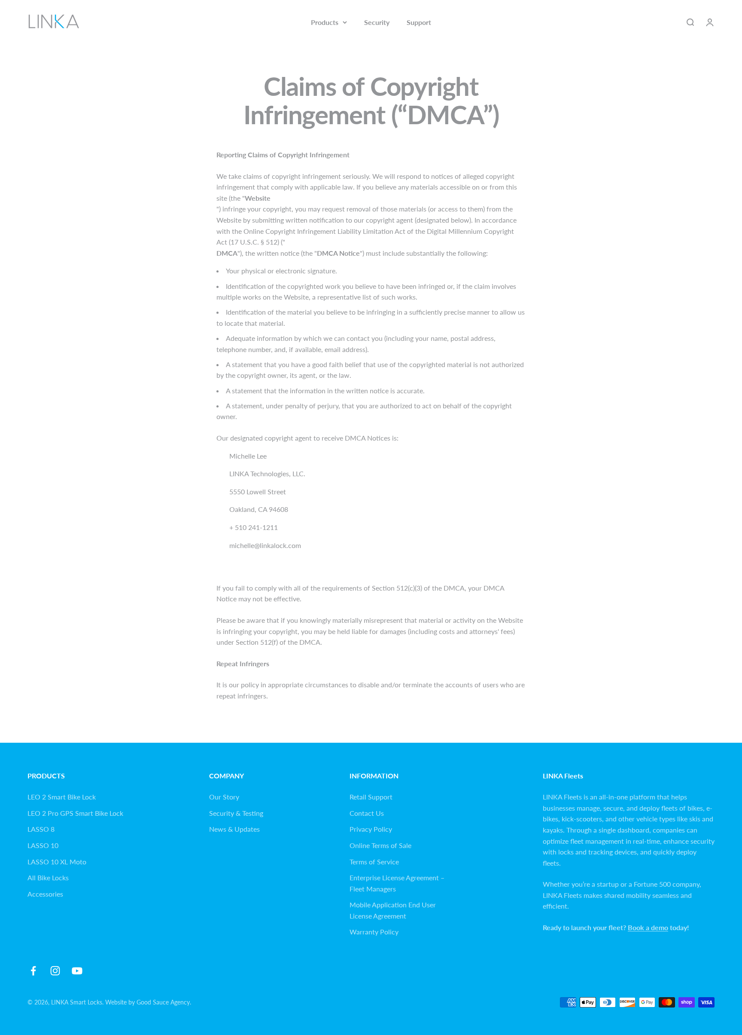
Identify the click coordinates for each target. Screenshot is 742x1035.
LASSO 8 (41, 829)
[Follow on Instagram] (55, 971)
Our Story (224, 797)
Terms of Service (374, 861)
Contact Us (367, 813)
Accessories (45, 894)
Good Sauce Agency (163, 1002)
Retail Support (371, 797)
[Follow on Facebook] (33, 971)
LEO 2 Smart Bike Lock (61, 797)
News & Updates (234, 829)
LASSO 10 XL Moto (56, 861)
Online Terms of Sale (380, 845)
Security (376, 22)
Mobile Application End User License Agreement (393, 910)
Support (419, 22)
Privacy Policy (371, 829)
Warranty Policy (374, 932)
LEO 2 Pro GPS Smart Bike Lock (75, 813)
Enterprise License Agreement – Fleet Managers (397, 883)
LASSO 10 (42, 845)
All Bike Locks (48, 877)
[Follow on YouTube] (77, 971)
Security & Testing (236, 813)
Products (324, 22)
